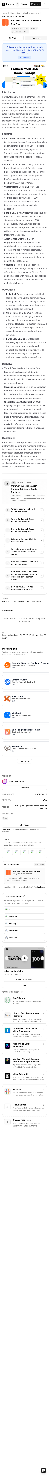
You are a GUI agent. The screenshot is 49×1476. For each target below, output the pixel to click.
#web (5, 818)
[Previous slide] (6, 958)
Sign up (24, 4)
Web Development (31, 13)
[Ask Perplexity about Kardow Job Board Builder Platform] (32, 852)
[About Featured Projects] (22, 992)
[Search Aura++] (17, 4)
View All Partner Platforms (24, 982)
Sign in (37, 4)
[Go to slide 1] (24, 985)
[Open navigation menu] (44, 4)
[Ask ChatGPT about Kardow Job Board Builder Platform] (9, 852)
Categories (15, 13)
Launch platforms (34, 601)
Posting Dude (39, 887)
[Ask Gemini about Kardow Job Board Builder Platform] (25, 852)
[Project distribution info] (24, 896)
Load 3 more (24, 761)
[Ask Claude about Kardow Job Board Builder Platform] (17, 852)
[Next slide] (42, 958)
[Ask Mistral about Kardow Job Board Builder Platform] (40, 852)
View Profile (24, 788)
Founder (21, 601)
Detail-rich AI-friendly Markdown (14, 830)
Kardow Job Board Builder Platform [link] (14, 16)
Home (4, 13)
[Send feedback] (43, 1470)
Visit (14, 38)
